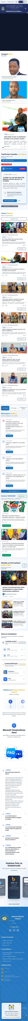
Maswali (3, 1)
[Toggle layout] (20, 1004)
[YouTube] (10, 930)
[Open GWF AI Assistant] (24, 1017)
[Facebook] (14, 930)
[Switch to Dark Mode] (16, 2)
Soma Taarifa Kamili (9, 200)
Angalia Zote (21, 496)
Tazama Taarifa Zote (9, 160)
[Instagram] (17, 930)
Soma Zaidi (6, 146)
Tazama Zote (22, 642)
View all (25, 565)
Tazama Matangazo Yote (14, 491)
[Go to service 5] (14, 904)
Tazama (10, 435)
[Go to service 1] (9, 904)
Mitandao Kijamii (11, 1)
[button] (14, 789)
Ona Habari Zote (14, 218)
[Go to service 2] (10, 904)
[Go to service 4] (13, 904)
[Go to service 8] (18, 904)
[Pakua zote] (22, 649)
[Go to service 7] (17, 904)
